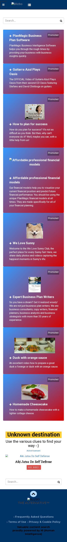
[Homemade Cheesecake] (34, 389)
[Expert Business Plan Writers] (34, 281)
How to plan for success (30, 124)
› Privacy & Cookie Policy (43, 521)
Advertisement (33, 450)
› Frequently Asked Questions (34, 516)
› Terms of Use (16, 521)
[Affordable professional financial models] (34, 162)
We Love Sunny (24, 243)
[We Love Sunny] (34, 228)
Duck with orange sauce (30, 358)
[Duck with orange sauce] (34, 342)
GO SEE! (33, 467)
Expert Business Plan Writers (33, 297)
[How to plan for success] (34, 109)
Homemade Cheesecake (30, 404)
